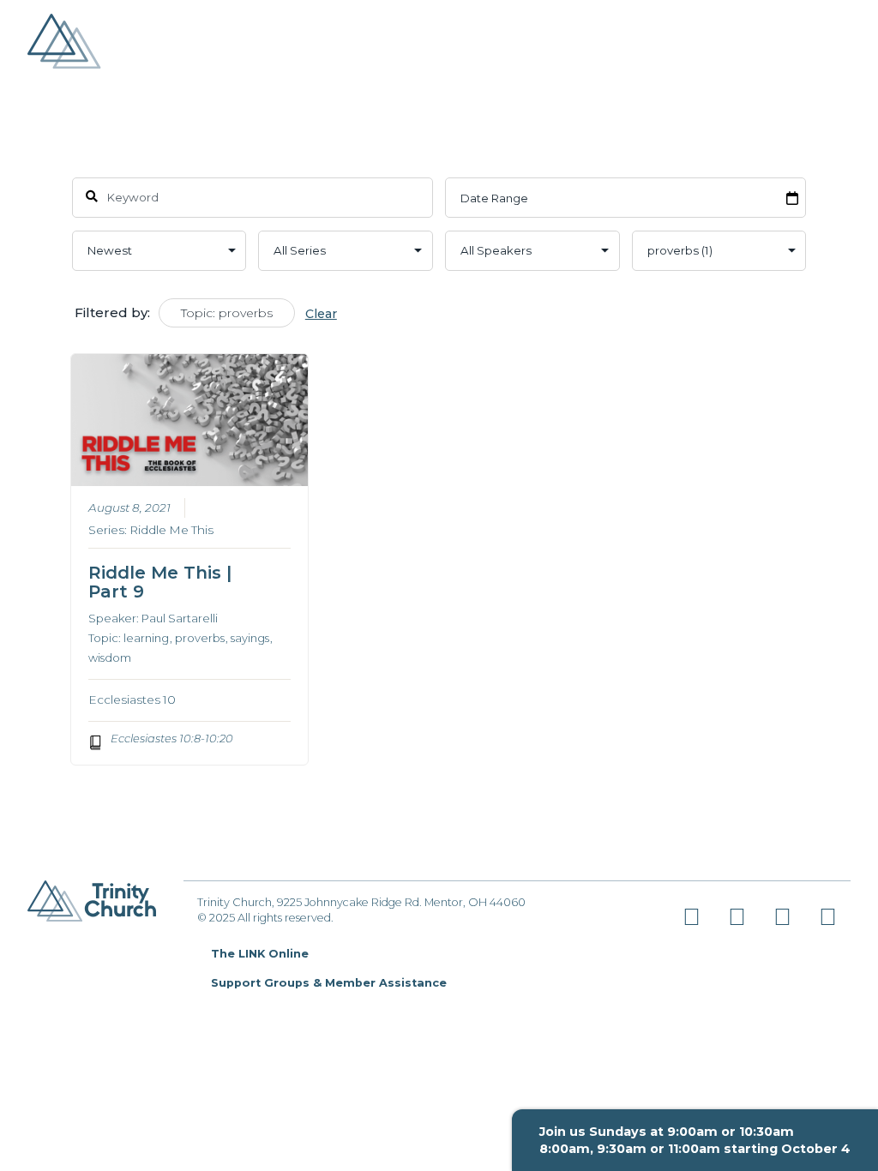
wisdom (109, 657)
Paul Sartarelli (179, 618)
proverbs (200, 638)
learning (146, 638)
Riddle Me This (171, 530)
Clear (321, 313)
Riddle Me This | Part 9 (160, 582)
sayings (250, 638)
